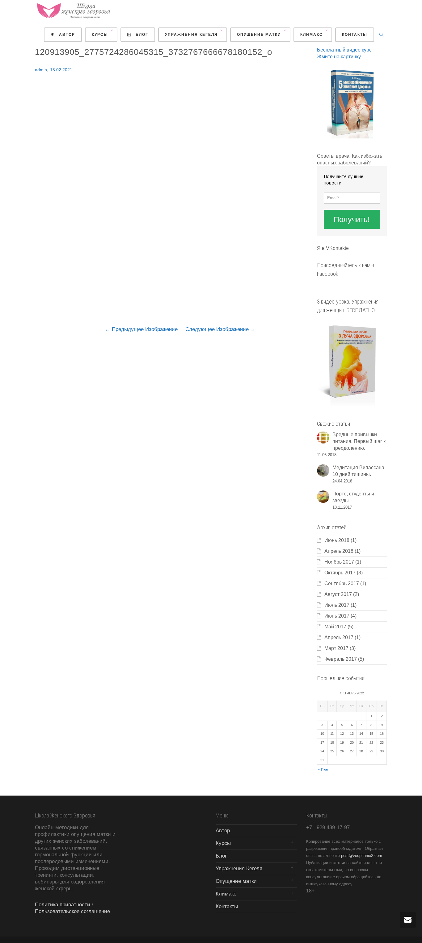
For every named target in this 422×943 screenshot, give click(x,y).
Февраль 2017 (340, 659)
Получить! (352, 219)
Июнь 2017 (336, 615)
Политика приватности (62, 905)
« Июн (323, 769)
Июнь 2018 (336, 540)
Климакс (312, 34)
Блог (141, 34)
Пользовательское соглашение (72, 911)
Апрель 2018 (338, 551)
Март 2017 (336, 648)
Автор (66, 34)
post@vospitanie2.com (361, 855)
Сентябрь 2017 (341, 583)
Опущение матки (260, 34)
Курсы (101, 34)
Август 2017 (338, 594)
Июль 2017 (336, 605)
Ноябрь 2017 (339, 562)
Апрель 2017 (338, 637)
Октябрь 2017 (340, 572)
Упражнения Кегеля (192, 34)
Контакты (354, 34)
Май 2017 (335, 626)
